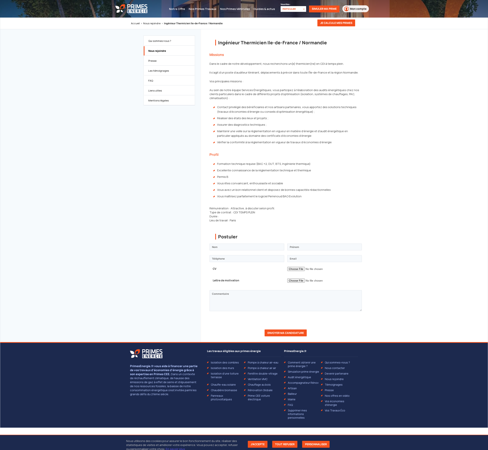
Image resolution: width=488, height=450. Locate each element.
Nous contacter (335, 368)
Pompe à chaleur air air (262, 368)
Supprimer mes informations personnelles (297, 414)
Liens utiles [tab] (155, 90)
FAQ (290, 405)
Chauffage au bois (259, 384)
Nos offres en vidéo (337, 395)
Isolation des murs (222, 368)
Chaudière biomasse (224, 390)
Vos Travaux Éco (335, 410)
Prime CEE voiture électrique (259, 397)
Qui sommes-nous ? (337, 362)
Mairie (291, 399)
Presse (329, 390)
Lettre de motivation (226, 280)
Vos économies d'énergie (334, 403)
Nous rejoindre (152, 23)
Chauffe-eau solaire (223, 384)
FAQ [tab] (150, 80)
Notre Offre (177, 9)
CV (214, 268)
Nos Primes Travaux (202, 9)
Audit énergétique (299, 377)
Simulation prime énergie (303, 371)
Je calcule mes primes (336, 23)
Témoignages (334, 384)
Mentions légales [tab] (158, 100)
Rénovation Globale (260, 390)
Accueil (135, 23)
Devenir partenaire (336, 373)
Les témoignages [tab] (158, 70)
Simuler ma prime (324, 9)
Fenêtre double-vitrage (263, 373)
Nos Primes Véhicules (235, 9)
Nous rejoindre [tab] (157, 51)
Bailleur (292, 394)
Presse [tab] (152, 60)
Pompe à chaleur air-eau (263, 362)
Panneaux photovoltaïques (221, 397)
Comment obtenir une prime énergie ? (302, 364)
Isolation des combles (225, 362)
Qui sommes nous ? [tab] (159, 41)
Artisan (292, 388)
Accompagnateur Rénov (303, 382)
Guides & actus (264, 9)
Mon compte (358, 9)
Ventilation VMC (257, 379)
